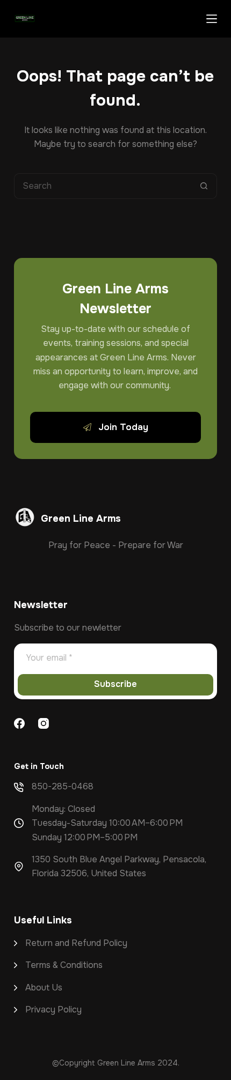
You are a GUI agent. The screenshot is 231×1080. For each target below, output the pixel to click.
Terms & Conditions (64, 965)
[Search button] (204, 186)
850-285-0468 (62, 786)
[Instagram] (43, 723)
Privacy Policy (53, 1009)
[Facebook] (19, 723)
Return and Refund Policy (76, 943)
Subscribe (115, 684)
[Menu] (211, 18)
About (38, 987)
